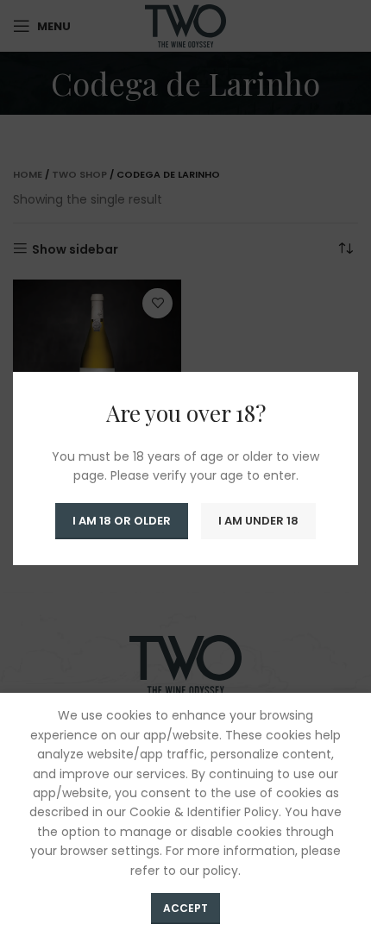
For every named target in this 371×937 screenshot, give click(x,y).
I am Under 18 (258, 521)
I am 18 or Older (121, 521)
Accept (185, 908)
